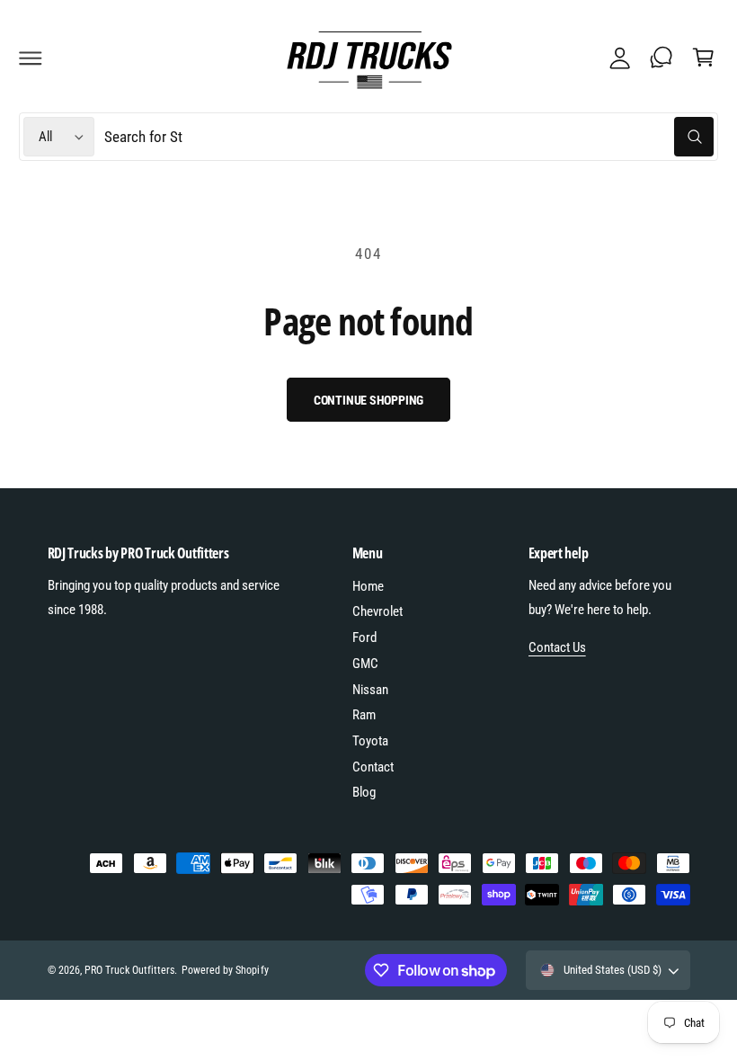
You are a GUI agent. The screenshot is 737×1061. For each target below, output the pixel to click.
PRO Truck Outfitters (129, 970)
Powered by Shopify (225, 970)
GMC (365, 663)
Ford (364, 637)
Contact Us (557, 647)
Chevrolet (377, 611)
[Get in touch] (661, 57)
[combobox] (408, 137)
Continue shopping (369, 400)
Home (368, 586)
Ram (364, 715)
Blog (364, 792)
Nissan (370, 690)
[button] (30, 57)
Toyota (370, 741)
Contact (373, 767)
